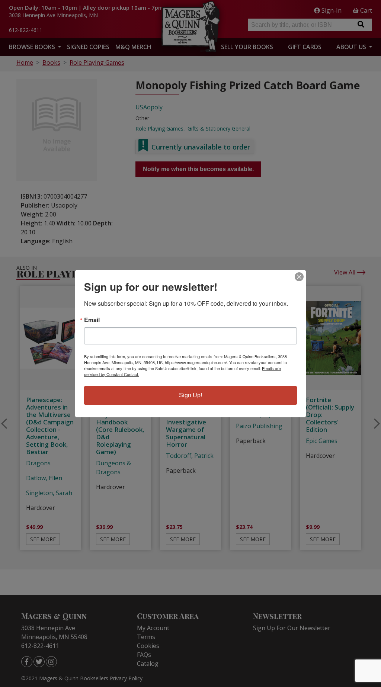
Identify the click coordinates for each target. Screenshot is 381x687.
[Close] (299, 276)
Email (92, 320)
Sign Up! (190, 395)
